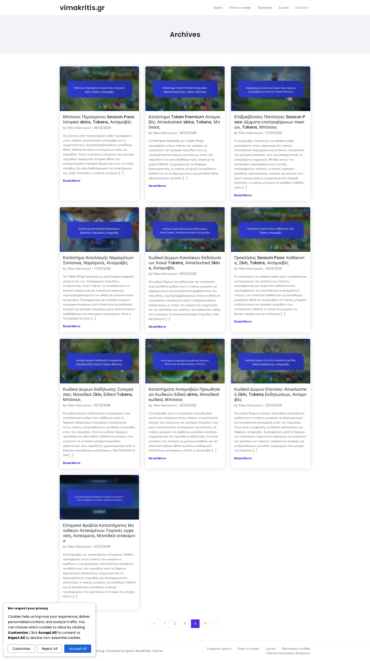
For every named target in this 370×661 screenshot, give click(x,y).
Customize (21, 648)
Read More (72, 181)
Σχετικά (270, 648)
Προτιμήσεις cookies (296, 648)
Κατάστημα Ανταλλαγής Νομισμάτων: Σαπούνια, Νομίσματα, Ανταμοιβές (98, 260)
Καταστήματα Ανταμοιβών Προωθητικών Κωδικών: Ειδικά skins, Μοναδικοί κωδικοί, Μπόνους (184, 394)
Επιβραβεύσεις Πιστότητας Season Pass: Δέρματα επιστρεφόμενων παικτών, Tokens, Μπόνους (269, 122)
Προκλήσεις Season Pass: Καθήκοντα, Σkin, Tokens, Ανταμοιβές (269, 260)
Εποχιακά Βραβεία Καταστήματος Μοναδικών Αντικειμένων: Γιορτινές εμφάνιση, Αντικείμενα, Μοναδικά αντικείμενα (99, 533)
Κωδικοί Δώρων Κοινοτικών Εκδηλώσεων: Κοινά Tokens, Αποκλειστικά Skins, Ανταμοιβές (185, 263)
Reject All (49, 648)
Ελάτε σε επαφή (248, 648)
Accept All (78, 648)
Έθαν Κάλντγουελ (79, 128)
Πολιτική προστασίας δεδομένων (288, 653)
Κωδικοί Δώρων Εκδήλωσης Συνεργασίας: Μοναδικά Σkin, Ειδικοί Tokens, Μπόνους (98, 394)
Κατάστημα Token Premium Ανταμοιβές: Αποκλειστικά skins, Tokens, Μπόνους (184, 122)
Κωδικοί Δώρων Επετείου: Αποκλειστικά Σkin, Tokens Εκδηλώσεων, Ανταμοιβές (270, 394)
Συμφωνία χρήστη (219, 648)
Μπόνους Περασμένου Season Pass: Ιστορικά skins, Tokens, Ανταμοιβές (99, 119)
